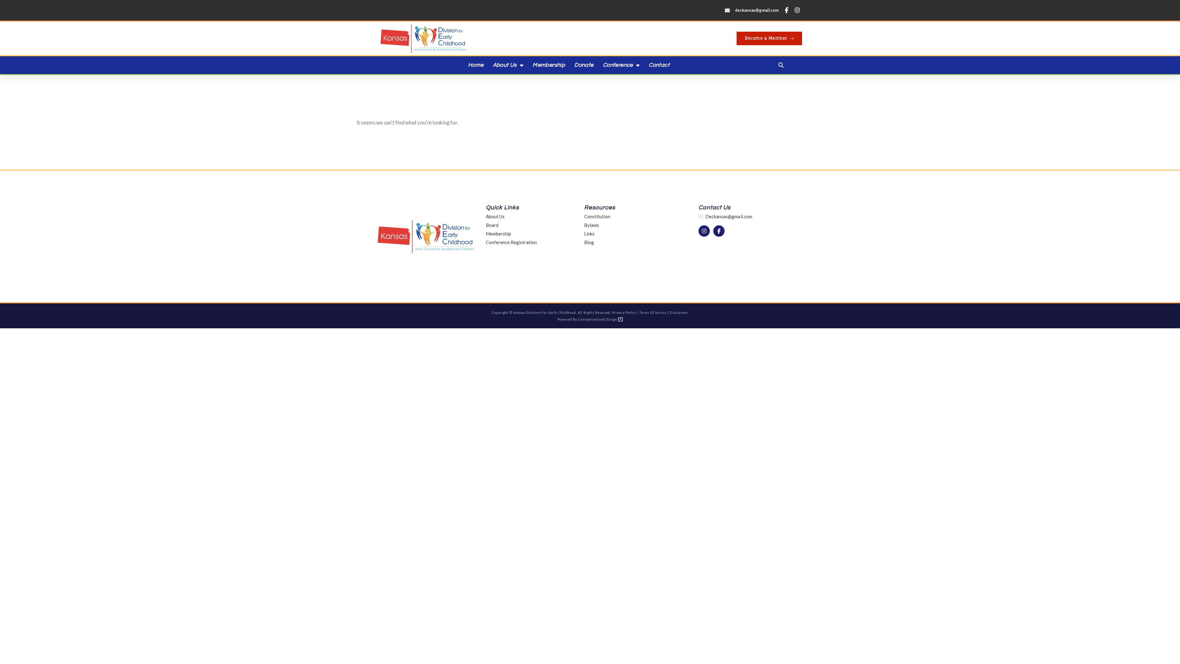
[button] (781, 65)
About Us (505, 65)
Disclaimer (679, 312)
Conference (618, 65)
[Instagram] (797, 10)
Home (476, 65)
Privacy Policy (624, 312)
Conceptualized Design (598, 319)
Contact (659, 65)
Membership (549, 65)
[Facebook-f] (786, 10)
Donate (583, 65)
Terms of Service (653, 312)
